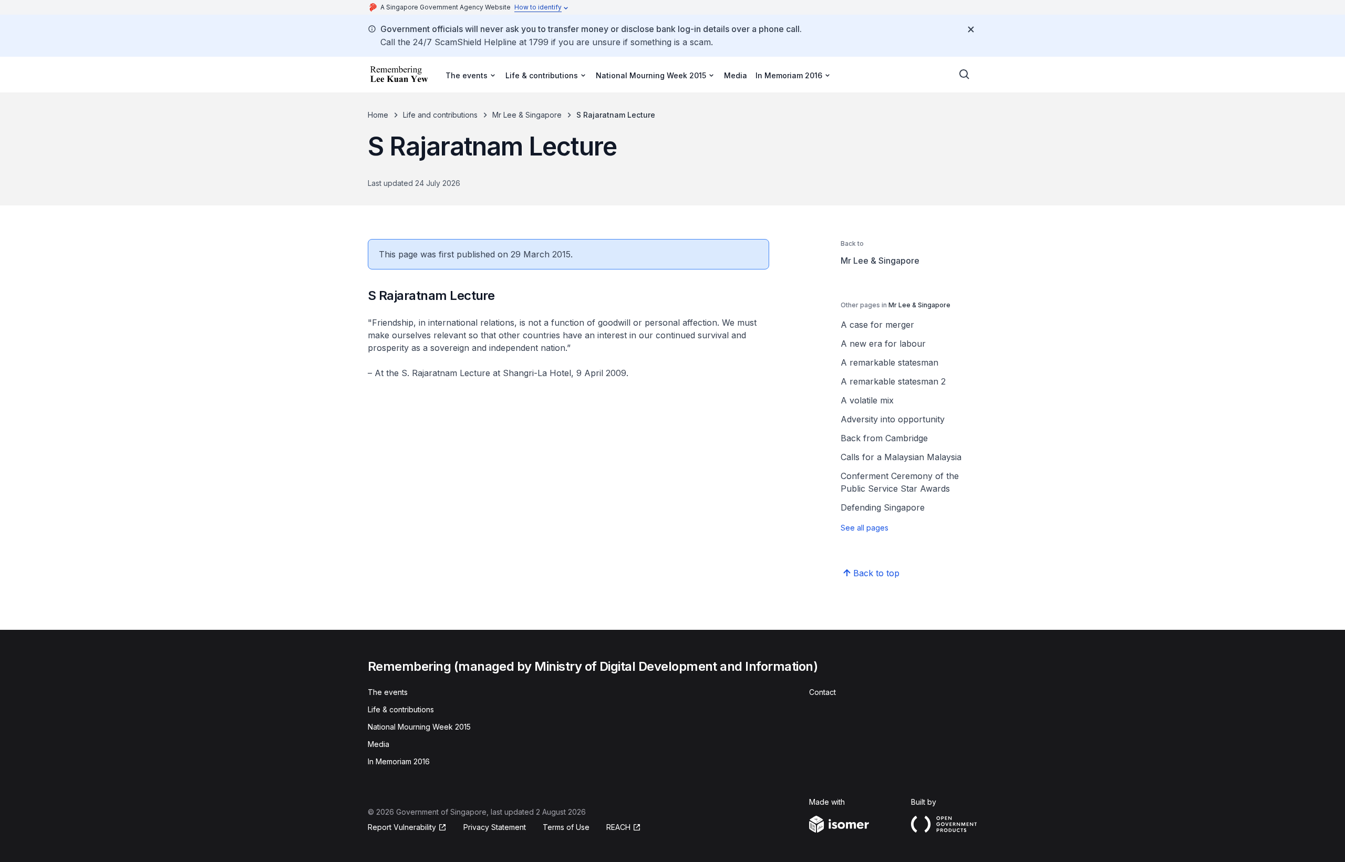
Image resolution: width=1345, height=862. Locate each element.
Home (378, 114)
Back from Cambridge (884, 438)
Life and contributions (440, 114)
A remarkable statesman (889, 362)
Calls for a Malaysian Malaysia (901, 457)
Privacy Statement (494, 827)
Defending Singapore (883, 507)
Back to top (876, 573)
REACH (618, 827)
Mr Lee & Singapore (527, 114)
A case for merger (877, 324)
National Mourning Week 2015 (419, 726)
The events (388, 692)
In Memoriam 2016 (399, 761)
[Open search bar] (964, 74)
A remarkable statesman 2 (893, 381)
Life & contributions (401, 709)
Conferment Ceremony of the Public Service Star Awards (900, 482)
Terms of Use (566, 827)
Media (735, 75)
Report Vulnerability (402, 827)
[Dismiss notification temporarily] (971, 29)
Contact (822, 692)
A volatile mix (867, 400)
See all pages (864, 527)
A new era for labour (883, 343)
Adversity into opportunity (893, 419)
